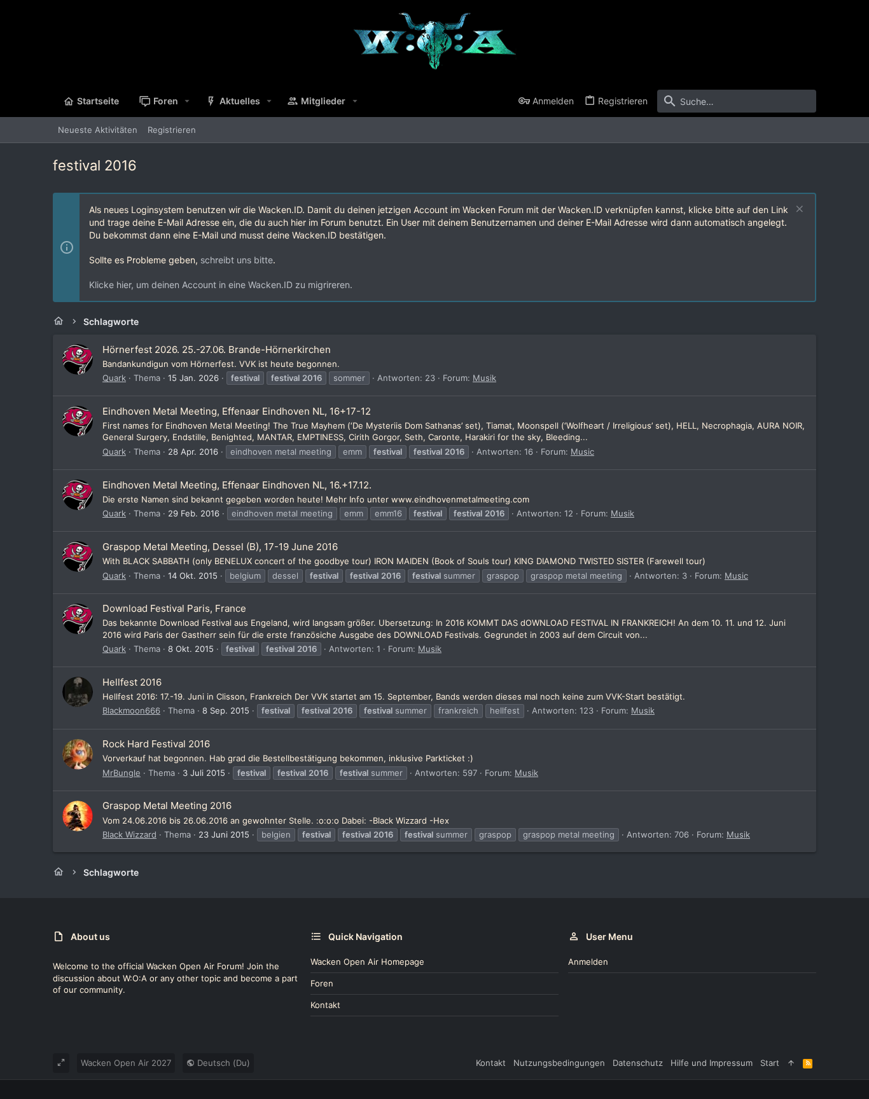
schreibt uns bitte (236, 259)
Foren (321, 983)
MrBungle (121, 773)
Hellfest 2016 (132, 682)
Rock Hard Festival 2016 (156, 744)
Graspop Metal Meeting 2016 (167, 805)
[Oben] (791, 1062)
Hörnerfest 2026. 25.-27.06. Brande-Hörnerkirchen (216, 349)
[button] (187, 101)
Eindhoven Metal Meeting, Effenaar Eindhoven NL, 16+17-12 (236, 411)
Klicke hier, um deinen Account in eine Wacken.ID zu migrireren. (220, 284)
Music (582, 451)
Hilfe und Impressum (712, 1063)
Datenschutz (638, 1063)
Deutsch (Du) (222, 1063)
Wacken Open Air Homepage (367, 962)
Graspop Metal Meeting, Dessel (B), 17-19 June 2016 (220, 547)
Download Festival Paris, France (174, 608)
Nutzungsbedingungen (559, 1063)
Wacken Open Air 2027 (126, 1063)
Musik (484, 378)
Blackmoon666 (131, 710)
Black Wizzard (129, 834)
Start (769, 1063)
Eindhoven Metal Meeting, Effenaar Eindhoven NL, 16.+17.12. (237, 485)
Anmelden (588, 962)
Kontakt (325, 1005)
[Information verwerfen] (798, 210)
